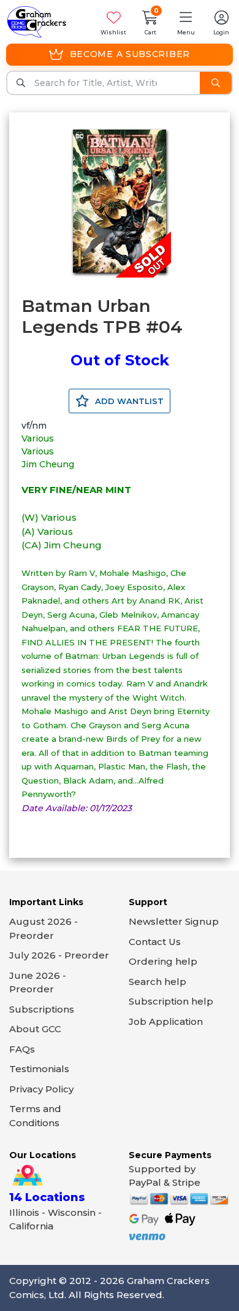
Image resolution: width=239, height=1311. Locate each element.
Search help (157, 981)
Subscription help (171, 1001)
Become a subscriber (130, 54)
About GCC (35, 1029)
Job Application (166, 1021)
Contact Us (155, 941)
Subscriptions (41, 1009)
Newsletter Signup (174, 921)
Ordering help (163, 961)
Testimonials (39, 1069)
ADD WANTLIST (128, 401)
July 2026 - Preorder (59, 955)
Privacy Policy (41, 1089)
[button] (185, 22)
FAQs (22, 1049)
